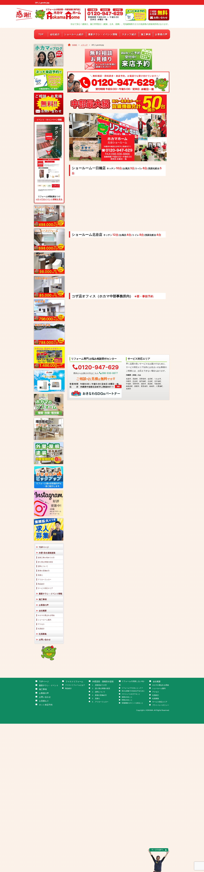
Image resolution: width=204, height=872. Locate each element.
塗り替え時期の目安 (45, 562)
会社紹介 (55, 34)
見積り (40, 575)
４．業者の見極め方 (99, 695)
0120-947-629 (98, 367)
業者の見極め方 (44, 571)
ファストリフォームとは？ (75, 685)
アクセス (41, 624)
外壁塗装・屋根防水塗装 (103, 681)
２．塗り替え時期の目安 (101, 688)
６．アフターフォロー (100, 702)
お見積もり (44, 701)
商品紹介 (41, 584)
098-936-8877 (110, 373)
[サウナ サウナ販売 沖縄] (49, 159)
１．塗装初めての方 (99, 685)
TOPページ (44, 547)
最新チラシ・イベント (48, 685)
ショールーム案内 (44, 620)
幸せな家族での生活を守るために (133, 691)
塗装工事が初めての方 (46, 557)
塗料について (43, 566)
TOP (41, 34)
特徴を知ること (127, 700)
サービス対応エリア (45, 588)
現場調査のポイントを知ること (132, 703)
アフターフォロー (44, 579)
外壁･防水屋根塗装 (47, 553)
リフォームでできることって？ (132, 688)
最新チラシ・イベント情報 (103, 34)
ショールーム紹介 (74, 34)
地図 (118, 386)
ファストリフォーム (74, 681)
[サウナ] (49, 125)
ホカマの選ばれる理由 (46, 615)
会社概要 (43, 610)
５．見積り (96, 698)
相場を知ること (127, 697)
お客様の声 (161, 34)
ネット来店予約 (46, 704)
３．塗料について (98, 692)
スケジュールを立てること (131, 694)
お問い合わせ (45, 639)
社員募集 (43, 634)
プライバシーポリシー (160, 705)
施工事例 (146, 34)
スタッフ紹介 (129, 34)
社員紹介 (41, 629)
